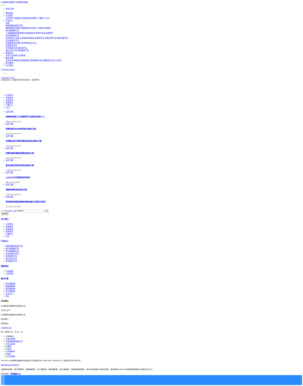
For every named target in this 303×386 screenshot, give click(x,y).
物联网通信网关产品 (14, 246)
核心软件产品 (11, 258)
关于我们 (5, 219)
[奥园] (8, 346)
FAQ (7, 107)
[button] (5, 78)
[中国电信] (10, 351)
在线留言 (9, 98)
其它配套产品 (11, 261)
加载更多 (5, 214)
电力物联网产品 (12, 251)
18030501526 (6, 328)
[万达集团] (10, 356)
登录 (7, 9)
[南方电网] (10, 339)
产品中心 (5, 241)
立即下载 (9, 112)
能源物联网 (10, 286)
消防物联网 (10, 289)
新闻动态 (5, 266)
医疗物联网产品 (12, 248)
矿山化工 (9, 293)
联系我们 (9, 103)
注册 (12, 9)
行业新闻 (9, 271)
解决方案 (5, 278)
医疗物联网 (10, 284)
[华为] (8, 354)
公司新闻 (9, 273)
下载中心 (9, 105)
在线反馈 (9, 100)
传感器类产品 (11, 256)
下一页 (13, 211)
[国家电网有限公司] (14, 341)
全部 (7, 23)
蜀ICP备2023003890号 (10, 365)
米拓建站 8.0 (15, 374)
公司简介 (9, 95)
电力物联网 (10, 291)
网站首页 (9, 13)
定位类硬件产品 (12, 253)
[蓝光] (8, 349)
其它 (7, 296)
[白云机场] (10, 344)
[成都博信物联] (151, 2)
